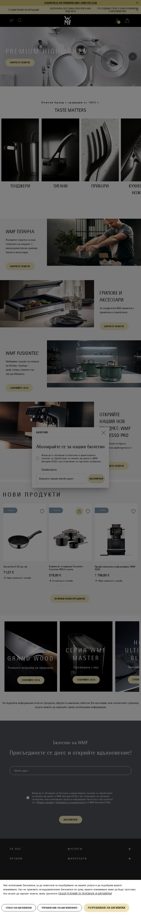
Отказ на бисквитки (19, 907)
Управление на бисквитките (60, 907)
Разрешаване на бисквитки (106, 907)
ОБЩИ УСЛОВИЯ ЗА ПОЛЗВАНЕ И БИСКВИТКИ (85, 893)
